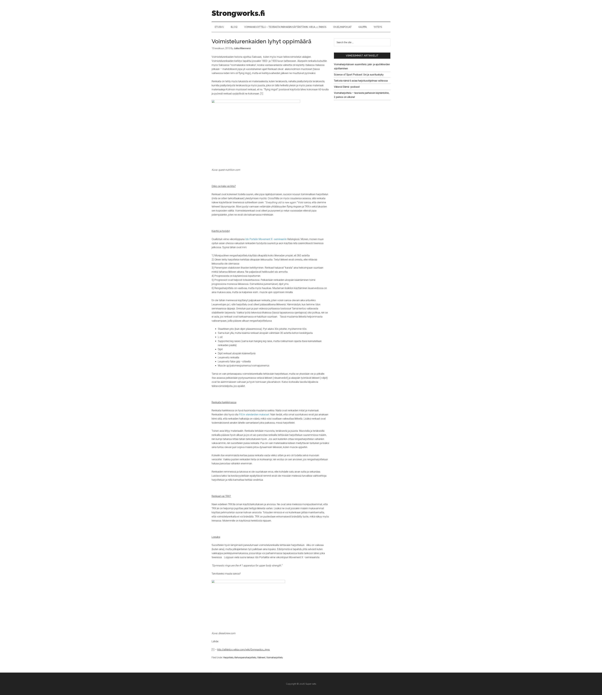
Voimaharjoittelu (274, 657)
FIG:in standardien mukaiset (254, 414)
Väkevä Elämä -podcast (347, 86)
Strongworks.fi (238, 13)
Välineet (261, 657)
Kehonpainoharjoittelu (245, 657)
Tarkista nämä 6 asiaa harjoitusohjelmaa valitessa (361, 80)
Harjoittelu (228, 657)
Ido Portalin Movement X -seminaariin (266, 239)
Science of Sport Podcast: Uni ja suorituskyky (359, 74)
